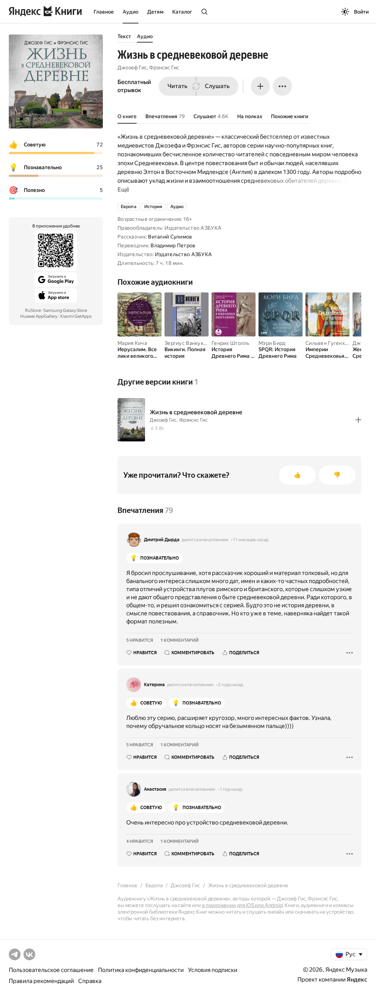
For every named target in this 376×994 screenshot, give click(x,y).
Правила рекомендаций (41, 980)
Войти (361, 12)
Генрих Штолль (231, 343)
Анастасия (155, 789)
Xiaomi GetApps (76, 316)
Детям (155, 12)
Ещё (123, 189)
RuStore (33, 310)
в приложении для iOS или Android (242, 905)
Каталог (182, 12)
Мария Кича (132, 343)
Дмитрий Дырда (162, 539)
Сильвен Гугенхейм (330, 343)
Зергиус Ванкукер (186, 343)
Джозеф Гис (132, 67)
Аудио (130, 12)
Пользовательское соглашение (51, 969)
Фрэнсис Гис (164, 67)
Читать (177, 86)
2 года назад (230, 684)
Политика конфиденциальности (141, 969)
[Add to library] (358, 420)
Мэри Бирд (272, 343)
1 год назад (231, 789)
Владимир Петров (173, 245)
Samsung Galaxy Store (65, 310)
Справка (89, 980)
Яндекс (357, 979)
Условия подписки (212, 969)
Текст (124, 36)
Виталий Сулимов (170, 237)
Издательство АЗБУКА (183, 254)
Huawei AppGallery (38, 316)
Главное (104, 12)
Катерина (154, 684)
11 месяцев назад (250, 539)
